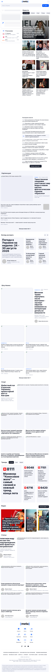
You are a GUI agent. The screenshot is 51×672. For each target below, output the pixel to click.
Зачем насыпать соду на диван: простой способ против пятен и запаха (28, 473)
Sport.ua (20, 654)
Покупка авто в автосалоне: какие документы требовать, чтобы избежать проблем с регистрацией (36, 585)
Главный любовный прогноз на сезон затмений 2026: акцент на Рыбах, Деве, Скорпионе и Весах (43, 256)
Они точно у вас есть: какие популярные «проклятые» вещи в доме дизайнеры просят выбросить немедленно (21, 205)
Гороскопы (19, 636)
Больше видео (43, 506)
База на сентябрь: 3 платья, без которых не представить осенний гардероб (43, 493)
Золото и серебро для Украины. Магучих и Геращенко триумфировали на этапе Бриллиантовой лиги (12, 455)
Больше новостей (24, 228)
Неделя (21, 462)
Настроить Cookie (33, 654)
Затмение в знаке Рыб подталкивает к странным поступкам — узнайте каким (43, 242)
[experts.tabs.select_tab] (45, 235)
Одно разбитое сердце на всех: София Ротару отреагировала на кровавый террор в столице (42, 92)
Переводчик (18, 642)
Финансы (25, 636)
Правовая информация (41, 652)
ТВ (25, 642)
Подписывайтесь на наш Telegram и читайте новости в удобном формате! (35, 136)
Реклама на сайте (13, 654)
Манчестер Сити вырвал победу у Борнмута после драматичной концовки (36, 432)
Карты (31, 636)
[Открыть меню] (2, 2)
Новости (18, 631)
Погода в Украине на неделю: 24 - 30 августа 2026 (10, 245)
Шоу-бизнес (26, 13)
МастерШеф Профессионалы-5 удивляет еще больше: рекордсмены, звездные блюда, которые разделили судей (42, 55)
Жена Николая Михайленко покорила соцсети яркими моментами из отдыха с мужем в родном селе (37, 455)
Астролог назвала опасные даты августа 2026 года (11, 610)
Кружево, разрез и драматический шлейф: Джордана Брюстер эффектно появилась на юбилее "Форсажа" (27, 92)
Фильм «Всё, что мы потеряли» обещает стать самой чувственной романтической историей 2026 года (31, 520)
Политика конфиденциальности (11, 652)
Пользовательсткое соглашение (27, 652)
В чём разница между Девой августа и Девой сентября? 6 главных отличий (30, 256)
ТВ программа (9, 31)
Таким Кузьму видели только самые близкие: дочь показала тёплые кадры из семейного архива (41, 74)
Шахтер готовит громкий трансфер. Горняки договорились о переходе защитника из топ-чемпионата (11, 432)
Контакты (5, 654)
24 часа (11, 462)
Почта (25, 631)
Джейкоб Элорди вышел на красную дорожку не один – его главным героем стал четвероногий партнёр (28, 53)
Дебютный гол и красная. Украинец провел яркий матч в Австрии (8, 390)
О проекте (26, 654)
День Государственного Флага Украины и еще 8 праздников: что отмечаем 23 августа (21, 218)
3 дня (16, 462)
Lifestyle (33, 13)
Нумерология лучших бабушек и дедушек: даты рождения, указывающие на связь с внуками (30, 242)
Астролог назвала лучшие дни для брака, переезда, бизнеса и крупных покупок (37, 611)
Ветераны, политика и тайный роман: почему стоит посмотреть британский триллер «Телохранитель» (42, 475)
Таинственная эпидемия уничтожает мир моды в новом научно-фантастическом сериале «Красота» (42, 186)
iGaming (31, 642)
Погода (43, 13)
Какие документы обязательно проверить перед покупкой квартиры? (12, 584)
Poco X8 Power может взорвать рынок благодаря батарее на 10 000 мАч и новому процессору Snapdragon (23, 213)
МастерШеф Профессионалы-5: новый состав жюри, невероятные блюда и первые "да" (28, 74)
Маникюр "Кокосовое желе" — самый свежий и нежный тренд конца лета (18, 222)
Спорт (38, 13)
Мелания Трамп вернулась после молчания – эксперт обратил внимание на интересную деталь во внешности (41, 303)
